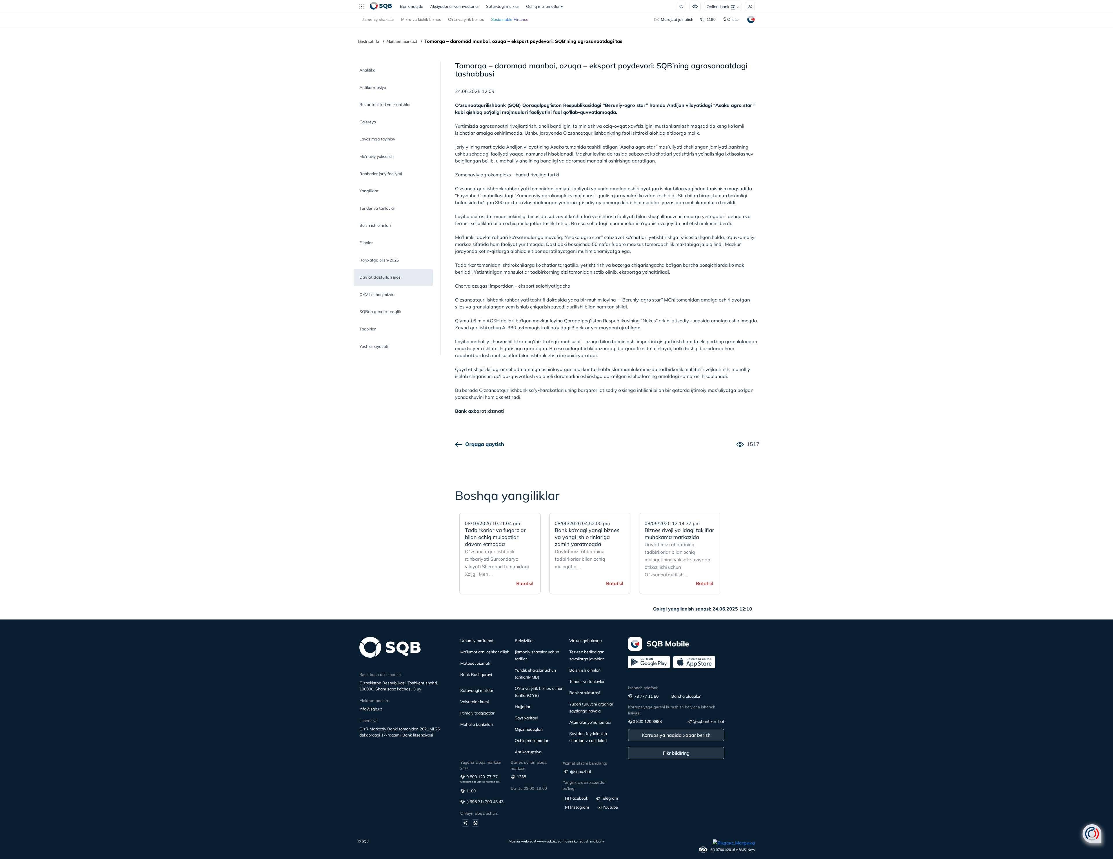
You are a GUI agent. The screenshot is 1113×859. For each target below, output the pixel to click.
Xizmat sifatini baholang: (585, 763)
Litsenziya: (369, 720)
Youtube (610, 807)
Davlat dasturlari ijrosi (380, 277)
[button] (364, 6)
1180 (711, 19)
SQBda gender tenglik (380, 311)
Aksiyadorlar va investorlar (454, 6)
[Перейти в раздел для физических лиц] (381, 6)
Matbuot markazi (401, 41)
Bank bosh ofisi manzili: (380, 674)
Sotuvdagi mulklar (502, 6)
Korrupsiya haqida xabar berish (676, 735)
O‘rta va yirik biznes (466, 19)
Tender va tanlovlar (377, 208)
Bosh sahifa (368, 41)
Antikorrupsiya (372, 87)
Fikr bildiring (676, 753)
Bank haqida (413, 6)
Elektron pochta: (374, 700)
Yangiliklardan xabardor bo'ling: (584, 785)
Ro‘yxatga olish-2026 (379, 260)
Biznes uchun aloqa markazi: (529, 765)
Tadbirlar (367, 329)
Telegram (609, 798)
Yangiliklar (368, 190)
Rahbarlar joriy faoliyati (380, 173)
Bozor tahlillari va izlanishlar (385, 104)
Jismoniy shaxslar (378, 19)
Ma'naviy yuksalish (376, 156)
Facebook (579, 798)
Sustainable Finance (509, 19)
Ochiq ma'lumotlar (544, 6)
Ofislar (733, 19)
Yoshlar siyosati (373, 346)
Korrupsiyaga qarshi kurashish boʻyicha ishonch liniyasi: (671, 710)
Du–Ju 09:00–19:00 (529, 788)
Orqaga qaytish (484, 444)
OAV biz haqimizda (376, 294)
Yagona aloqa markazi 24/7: (480, 765)
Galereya (367, 122)
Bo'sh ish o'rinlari (375, 225)
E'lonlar (366, 242)
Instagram (579, 807)
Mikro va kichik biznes (421, 19)
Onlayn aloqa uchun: (479, 813)
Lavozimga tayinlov (377, 139)
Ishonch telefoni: (643, 688)
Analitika (367, 70)
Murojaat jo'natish (677, 19)
